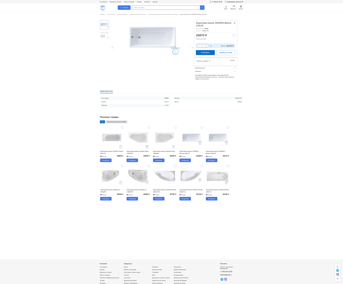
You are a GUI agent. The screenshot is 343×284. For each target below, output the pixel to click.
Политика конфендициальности (109, 278)
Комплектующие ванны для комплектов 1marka (163, 14)
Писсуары (155, 272)
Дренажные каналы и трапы (161, 278)
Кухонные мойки (157, 269)
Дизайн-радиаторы (180, 269)
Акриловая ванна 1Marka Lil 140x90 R (136, 191)
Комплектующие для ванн (138, 14)
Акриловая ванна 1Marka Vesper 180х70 (111, 152)
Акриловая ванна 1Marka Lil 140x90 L (110, 191)
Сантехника (111, 14)
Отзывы (139, 2)
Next (192, 47)
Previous (112, 47)
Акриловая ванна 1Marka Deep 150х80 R (138, 152)
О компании (103, 2)
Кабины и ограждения (130, 283)
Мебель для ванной (130, 269)
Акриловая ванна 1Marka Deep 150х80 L (164, 152)
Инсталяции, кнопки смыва (132, 272)
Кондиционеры (178, 275)
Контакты (147, 2)
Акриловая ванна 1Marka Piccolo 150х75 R (164, 191)
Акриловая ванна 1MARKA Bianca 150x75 (215, 152)
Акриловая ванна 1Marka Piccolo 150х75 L (190, 191)
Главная (102, 14)
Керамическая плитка (159, 280)
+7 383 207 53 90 (226, 271)
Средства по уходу (180, 283)
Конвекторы (177, 272)
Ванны (126, 267)
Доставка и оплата (115, 2)
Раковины (155, 267)
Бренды (155, 2)
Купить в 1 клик (225, 52)
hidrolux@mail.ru (225, 275)
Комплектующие (122, 14)
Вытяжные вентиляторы (181, 278)
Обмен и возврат (129, 2)
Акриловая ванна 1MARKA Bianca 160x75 (188, 152)
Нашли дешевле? (201, 39)
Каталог (125, 7)
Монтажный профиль (180, 280)
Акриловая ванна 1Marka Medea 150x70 (217, 191)
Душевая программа (130, 280)
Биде (153, 275)
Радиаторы (177, 267)
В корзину (205, 52)
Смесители (127, 278)
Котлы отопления (157, 283)
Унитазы (126, 275)
